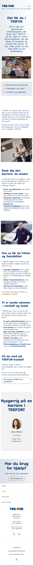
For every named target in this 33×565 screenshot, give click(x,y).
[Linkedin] (19, 534)
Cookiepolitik (16, 547)
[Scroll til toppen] (16, 559)
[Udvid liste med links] (30, 486)
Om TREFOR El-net (13, 9)
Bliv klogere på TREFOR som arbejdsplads (13, 380)
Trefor (4, 9)
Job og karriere (26, 9)
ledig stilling (18, 372)
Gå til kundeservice (16, 478)
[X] (14, 534)
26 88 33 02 (16, 439)
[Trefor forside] (5, 6)
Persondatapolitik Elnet (16, 554)
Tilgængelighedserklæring (16, 551)
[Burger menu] (29, 6)
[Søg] (24, 6)
